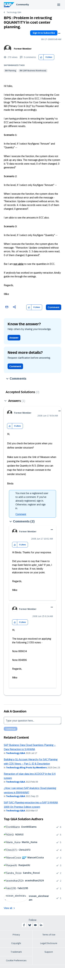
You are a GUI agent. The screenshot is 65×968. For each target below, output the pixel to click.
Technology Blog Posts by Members (26, 767)
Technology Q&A (14, 12)
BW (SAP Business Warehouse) (33, 71)
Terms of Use (48, 934)
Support (48, 952)
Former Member (23, 48)
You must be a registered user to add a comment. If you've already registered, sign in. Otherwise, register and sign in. (31, 501)
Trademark (16, 952)
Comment (53, 307)
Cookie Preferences (16, 960)
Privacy (16, 934)
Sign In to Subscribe (44, 33)
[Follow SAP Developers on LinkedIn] (41, 925)
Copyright (16, 943)
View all (8, 908)
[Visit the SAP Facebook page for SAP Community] (24, 925)
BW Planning (10, 71)
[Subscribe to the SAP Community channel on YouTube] (35, 925)
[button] (41, 57)
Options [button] (59, 33)
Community (22, 4)
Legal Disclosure (48, 943)
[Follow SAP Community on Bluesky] (29, 925)
